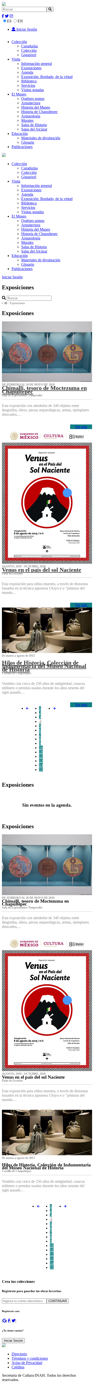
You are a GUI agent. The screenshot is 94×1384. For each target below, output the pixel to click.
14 (41, 765)
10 (41, 748)
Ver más (81, 427)
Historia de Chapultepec (39, 112)
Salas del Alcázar (34, 129)
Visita (16, 59)
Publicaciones (22, 147)
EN (20, 21)
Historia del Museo (35, 107)
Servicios (28, 85)
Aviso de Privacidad (27, 1363)
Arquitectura (30, 103)
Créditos (18, 1367)
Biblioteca (29, 81)
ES (9, 21)
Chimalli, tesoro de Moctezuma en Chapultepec (44, 390)
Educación (20, 134)
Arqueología (30, 116)
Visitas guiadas (32, 90)
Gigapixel (28, 55)
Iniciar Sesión (26, 29)
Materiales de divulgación (40, 138)
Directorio (19, 1354)
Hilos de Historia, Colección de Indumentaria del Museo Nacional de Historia (44, 666)
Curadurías (29, 46)
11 (41, 752)
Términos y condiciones (30, 1358)
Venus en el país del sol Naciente (41, 570)
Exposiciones (31, 68)
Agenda (27, 72)
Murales (27, 120)
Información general (36, 64)
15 (41, 769)
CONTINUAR (57, 1301)
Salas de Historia (34, 125)
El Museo (19, 94)
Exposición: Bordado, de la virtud (47, 77)
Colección (19, 42)
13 (41, 761)
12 (41, 756)
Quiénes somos (32, 99)
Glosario (27, 142)
